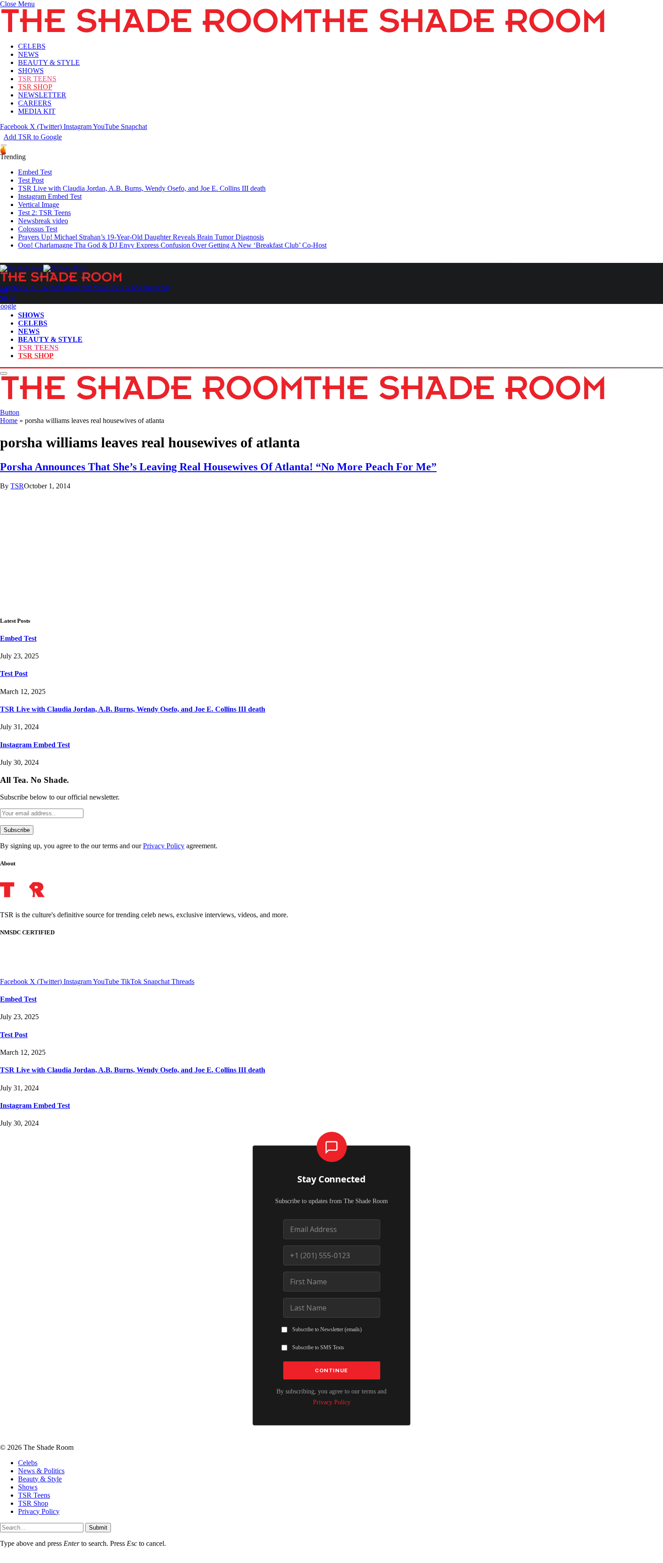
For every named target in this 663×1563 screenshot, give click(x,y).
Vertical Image (38, 204)
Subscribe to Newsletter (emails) (327, 1329)
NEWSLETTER (42, 95)
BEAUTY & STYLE (49, 62)
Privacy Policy (163, 846)
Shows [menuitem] (27, 1487)
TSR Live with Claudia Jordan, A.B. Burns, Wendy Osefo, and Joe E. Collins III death (142, 188)
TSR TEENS (37, 79)
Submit (98, 1527)
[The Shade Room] (43, 267)
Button (9, 412)
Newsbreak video (43, 221)
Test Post (31, 180)
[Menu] (3, 145)
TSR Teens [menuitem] (34, 1495)
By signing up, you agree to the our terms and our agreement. (108, 846)
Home (9, 420)
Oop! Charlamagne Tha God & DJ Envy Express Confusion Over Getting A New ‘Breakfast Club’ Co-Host (172, 245)
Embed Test (35, 172)
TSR (17, 486)
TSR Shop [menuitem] (33, 1503)
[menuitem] (340, 1463)
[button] (17, 4)
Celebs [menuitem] (27, 1462)
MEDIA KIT (36, 111)
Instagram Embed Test (50, 196)
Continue (331, 1370)
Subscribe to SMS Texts (318, 1347)
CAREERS (34, 103)
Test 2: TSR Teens (44, 212)
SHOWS (31, 70)
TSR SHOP (35, 87)
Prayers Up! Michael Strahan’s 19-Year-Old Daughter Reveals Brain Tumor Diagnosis (141, 237)
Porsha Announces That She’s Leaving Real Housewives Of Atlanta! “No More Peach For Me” (218, 467)
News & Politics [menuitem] (41, 1471)
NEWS (28, 54)
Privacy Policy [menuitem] (39, 1511)
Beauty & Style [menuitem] (40, 1479)
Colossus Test (37, 229)
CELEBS (32, 46)
